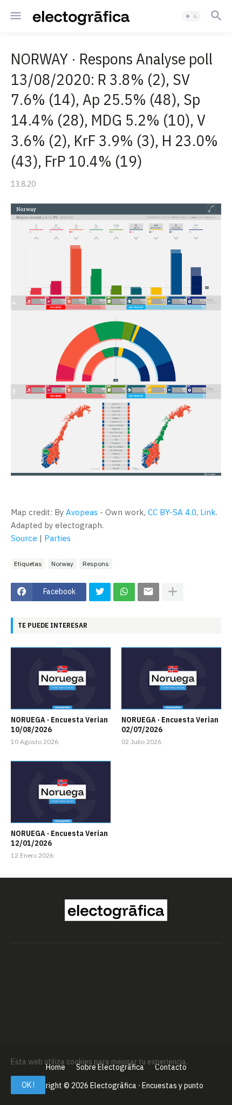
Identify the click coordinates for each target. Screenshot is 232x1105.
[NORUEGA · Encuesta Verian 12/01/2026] (61, 792)
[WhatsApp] (124, 592)
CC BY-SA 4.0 (172, 512)
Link (208, 512)
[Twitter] (100, 592)
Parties (57, 538)
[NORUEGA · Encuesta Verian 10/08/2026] (61, 678)
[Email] (148, 592)
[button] (15, 16)
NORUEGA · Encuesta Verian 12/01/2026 (59, 838)
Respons (96, 564)
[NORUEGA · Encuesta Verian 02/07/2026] (171, 678)
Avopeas (82, 512)
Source (24, 538)
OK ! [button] (28, 1085)
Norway (62, 564)
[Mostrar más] (172, 592)
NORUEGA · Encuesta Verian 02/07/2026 (170, 724)
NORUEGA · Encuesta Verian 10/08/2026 (59, 724)
